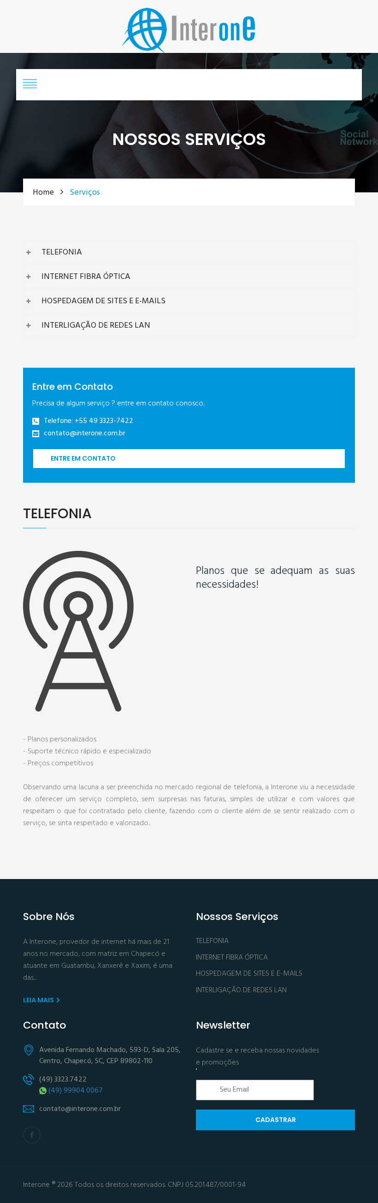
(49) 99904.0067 (75, 1090)
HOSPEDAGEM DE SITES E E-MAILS (103, 301)
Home (44, 192)
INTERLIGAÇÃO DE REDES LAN (95, 325)
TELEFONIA (61, 252)
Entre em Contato (83, 458)
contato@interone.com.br (84, 433)
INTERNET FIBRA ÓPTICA (85, 276)
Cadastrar (275, 1119)
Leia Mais (39, 1000)
